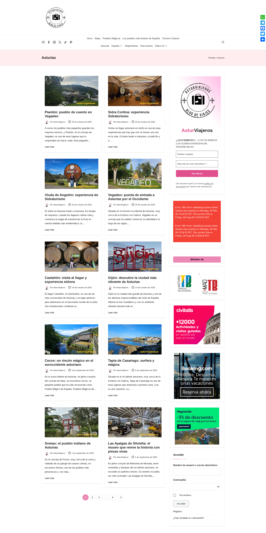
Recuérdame (185, 495)
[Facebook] (262, 28)
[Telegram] (262, 22)
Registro (177, 511)
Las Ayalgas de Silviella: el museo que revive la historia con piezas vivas (134, 447)
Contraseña (179, 480)
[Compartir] (262, 39)
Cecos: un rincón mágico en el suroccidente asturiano (69, 362)
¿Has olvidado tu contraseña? (188, 518)
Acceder (181, 503)
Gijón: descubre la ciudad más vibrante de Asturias (132, 280)
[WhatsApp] (262, 17)
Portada (211, 58)
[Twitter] (262, 34)
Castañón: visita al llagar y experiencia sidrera (66, 280)
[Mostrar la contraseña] (218, 486)
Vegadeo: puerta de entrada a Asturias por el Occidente (131, 197)
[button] (121, 497)
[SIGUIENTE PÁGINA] (121, 497)
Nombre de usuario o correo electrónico (195, 465)
